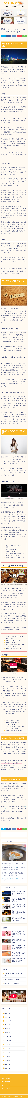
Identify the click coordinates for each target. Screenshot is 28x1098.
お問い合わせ (6, 1081)
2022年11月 (8, 1021)
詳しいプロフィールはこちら (10, 878)
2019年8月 (7, 1048)
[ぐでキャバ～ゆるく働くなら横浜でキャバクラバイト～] (14, 6)
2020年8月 (7, 1028)
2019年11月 (8, 1040)
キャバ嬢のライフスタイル (12, 979)
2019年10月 (8, 1044)
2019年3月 (7, 1060)
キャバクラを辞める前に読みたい (13, 974)
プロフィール (6, 1088)
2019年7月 (7, 1052)
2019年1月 (7, 1068)
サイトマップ (6, 1085)
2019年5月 (7, 1056)
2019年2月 (7, 1064)
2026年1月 (7, 1013)
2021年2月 (7, 1025)
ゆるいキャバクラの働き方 (12, 983)
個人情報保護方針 (8, 1078)
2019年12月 (8, 1036)
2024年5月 (7, 1017)
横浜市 (15, 867)
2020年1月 (7, 1032)
